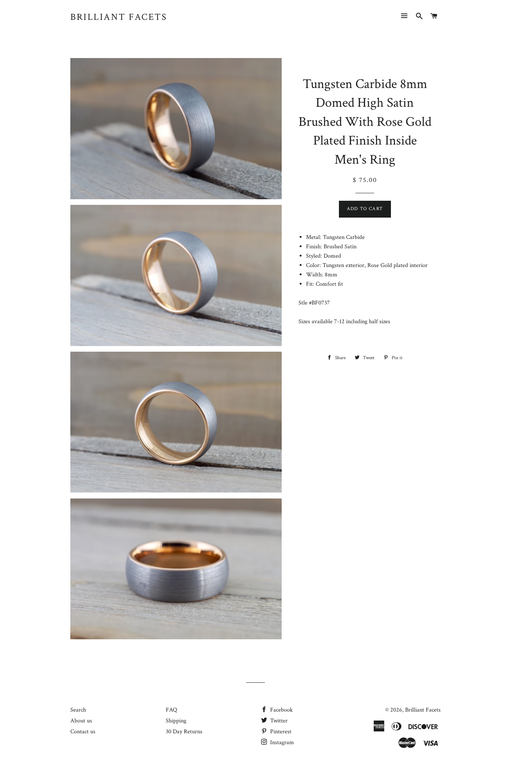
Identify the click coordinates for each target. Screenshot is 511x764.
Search (78, 710)
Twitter (278, 721)
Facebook (281, 710)
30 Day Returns (184, 732)
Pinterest (280, 732)
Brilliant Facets (118, 17)
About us (81, 721)
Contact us (82, 732)
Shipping (176, 721)
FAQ (171, 710)
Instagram (281, 742)
